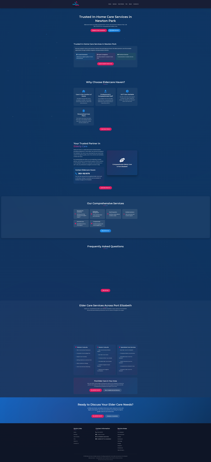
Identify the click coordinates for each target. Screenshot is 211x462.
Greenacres (120, 448)
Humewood (120, 439)
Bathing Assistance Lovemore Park (84, 360)
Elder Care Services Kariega (126, 323)
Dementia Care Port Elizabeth (83, 331)
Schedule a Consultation (112, 416)
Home (109, 4)
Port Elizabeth (121, 432)
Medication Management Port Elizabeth (82, 338)
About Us (76, 441)
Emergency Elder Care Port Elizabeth (125, 370)
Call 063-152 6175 (115, 30)
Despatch (120, 445)
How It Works (121, 4)
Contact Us (135, 4)
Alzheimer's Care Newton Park (126, 329)
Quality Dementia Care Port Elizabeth (125, 362)
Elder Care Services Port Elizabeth (83, 319)
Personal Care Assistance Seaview (105, 333)
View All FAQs (105, 290)
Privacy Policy (104, 459)
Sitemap (99, 459)
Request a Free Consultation (98, 30)
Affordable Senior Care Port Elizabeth (125, 357)
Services (114, 4)
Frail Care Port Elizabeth (81, 327)
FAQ (126, 4)
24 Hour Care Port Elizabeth (82, 334)
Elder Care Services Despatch (126, 326)
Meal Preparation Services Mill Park (127, 333)
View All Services (105, 230)
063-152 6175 (84, 173)
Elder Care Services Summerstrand (106, 319)
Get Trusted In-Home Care (106, 63)
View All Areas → (121, 450)
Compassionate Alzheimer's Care (127, 366)
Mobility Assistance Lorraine (126, 336)
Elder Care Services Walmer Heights (104, 350)
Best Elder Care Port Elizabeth (126, 350)
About (130, 4)
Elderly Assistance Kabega (82, 363)
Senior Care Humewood (103, 326)
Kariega (119, 443)
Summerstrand (121, 434)
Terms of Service (110, 459)
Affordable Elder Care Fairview (105, 361)
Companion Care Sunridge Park (83, 353)
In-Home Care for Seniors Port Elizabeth (82, 323)
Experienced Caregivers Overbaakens (103, 370)
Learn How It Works (105, 129)
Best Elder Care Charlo (103, 354)
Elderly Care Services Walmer (104, 323)
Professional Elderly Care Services (127, 353)
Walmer (119, 436)
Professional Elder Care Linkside (105, 358)
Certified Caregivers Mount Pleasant (103, 365)
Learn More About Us (105, 187)
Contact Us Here (100, 434)
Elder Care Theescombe (103, 336)
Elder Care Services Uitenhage (126, 319)
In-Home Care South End (103, 329)
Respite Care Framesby (81, 356)
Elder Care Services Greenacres (83, 350)
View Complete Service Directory (112, 390)
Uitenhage (120, 441)
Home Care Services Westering (83, 366)
